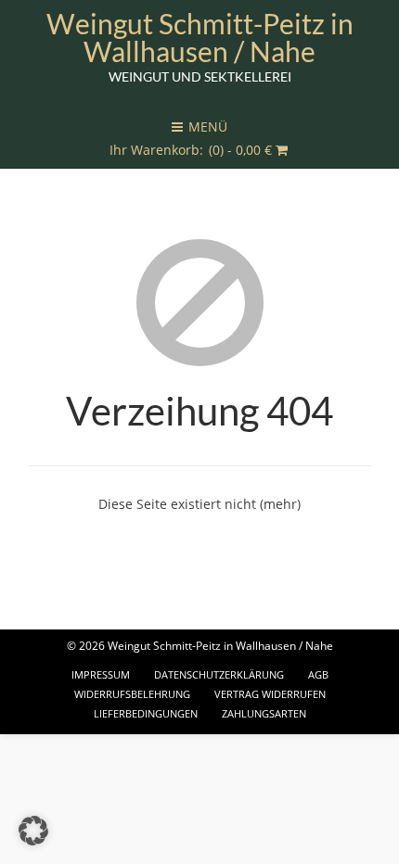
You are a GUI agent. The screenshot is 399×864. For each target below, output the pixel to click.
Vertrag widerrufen (270, 694)
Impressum (100, 674)
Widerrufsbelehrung (132, 694)
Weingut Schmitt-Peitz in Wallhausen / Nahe (200, 37)
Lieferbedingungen (146, 713)
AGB (318, 674)
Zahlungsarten (264, 713)
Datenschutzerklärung (219, 674)
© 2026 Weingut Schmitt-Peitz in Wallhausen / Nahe (200, 646)
